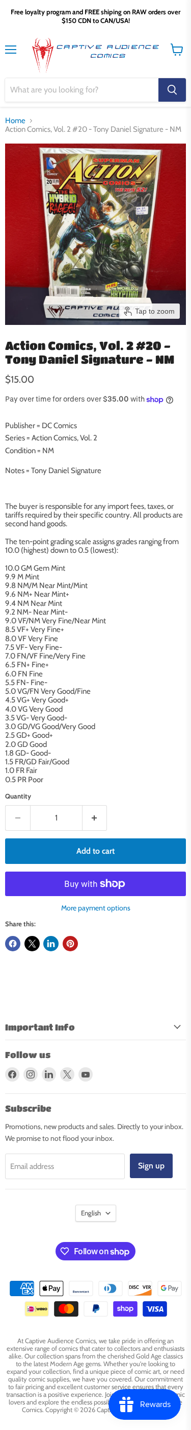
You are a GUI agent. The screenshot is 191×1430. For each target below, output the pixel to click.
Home (15, 120)
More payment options (95, 908)
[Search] (172, 90)
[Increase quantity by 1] (95, 818)
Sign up (151, 1165)
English (91, 1213)
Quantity (18, 796)
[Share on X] (32, 943)
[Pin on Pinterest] (70, 943)
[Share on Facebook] (12, 943)
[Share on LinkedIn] (51, 943)
